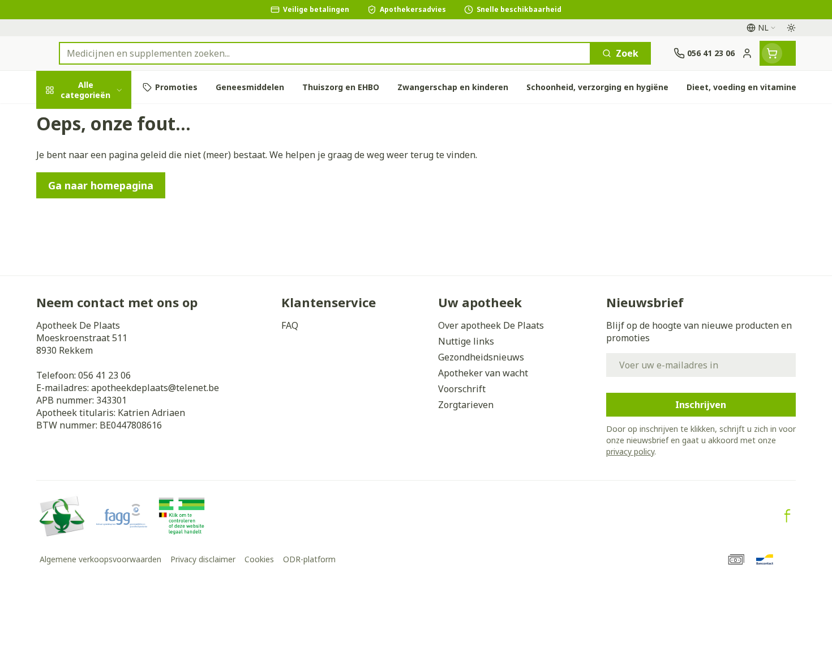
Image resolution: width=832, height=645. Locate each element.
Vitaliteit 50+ (108, 283)
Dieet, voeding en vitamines (108, 207)
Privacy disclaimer (202, 559)
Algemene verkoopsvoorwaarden (100, 559)
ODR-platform (309, 559)
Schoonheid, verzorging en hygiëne (108, 161)
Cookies (259, 559)
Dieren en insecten (108, 376)
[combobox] (325, 53)
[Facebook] (787, 515)
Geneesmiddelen (108, 407)
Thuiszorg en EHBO (108, 345)
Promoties (69, 120)
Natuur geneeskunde (108, 314)
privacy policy (630, 451)
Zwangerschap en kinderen (108, 248)
